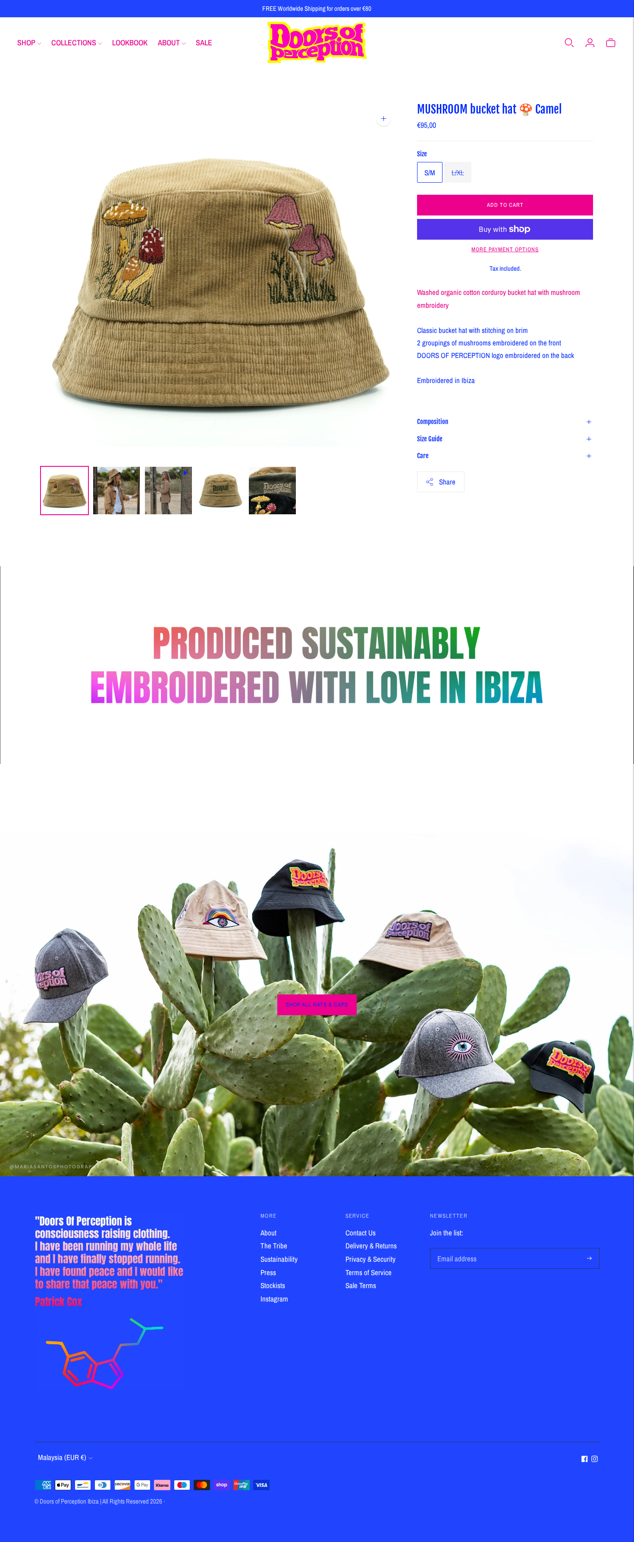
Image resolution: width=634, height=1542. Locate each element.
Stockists (273, 1285)
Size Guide (430, 439)
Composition (432, 422)
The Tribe (274, 1246)
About (268, 1233)
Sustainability (279, 1259)
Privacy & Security (370, 1259)
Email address (455, 1249)
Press (268, 1272)
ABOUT (169, 42)
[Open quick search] (569, 42)
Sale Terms (360, 1285)
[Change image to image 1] (64, 490)
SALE (204, 42)
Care (423, 456)
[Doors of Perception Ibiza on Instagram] (594, 1459)
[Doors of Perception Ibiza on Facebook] (584, 1459)
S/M (429, 172)
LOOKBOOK (130, 42)
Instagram (274, 1299)
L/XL (458, 172)
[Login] (590, 42)
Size (422, 154)
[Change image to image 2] (116, 490)
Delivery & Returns (371, 1246)
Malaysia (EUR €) (62, 1457)
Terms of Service (368, 1272)
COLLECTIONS (73, 42)
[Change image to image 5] (272, 490)
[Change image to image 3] (168, 490)
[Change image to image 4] (220, 490)
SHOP (26, 42)
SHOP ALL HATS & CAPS (317, 1004)
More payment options (505, 249)
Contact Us (360, 1233)
